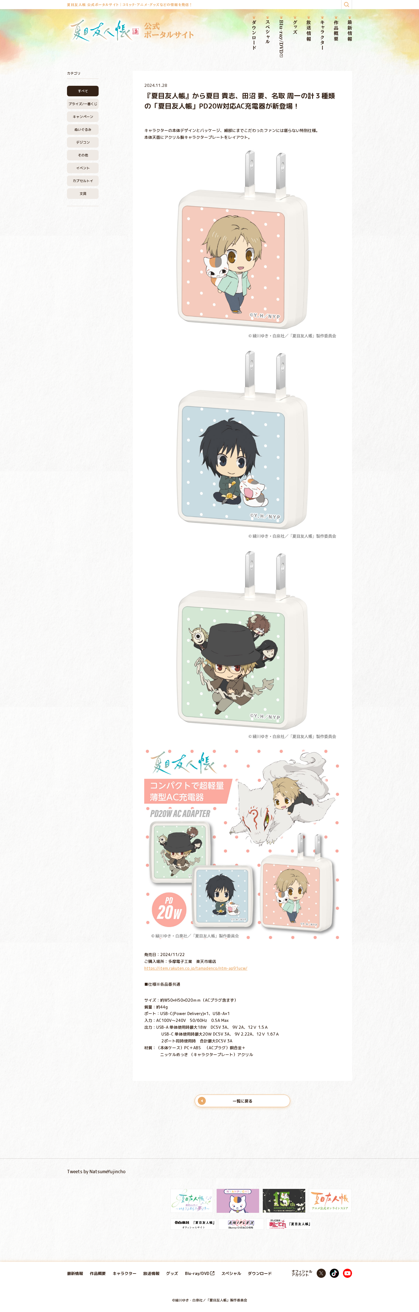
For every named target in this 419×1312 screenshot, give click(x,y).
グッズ (295, 27)
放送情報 (308, 31)
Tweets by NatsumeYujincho (96, 1171)
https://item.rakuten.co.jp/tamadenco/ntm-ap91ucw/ (195, 968)
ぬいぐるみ (82, 129)
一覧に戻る (243, 1101)
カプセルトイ (83, 180)
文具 (83, 193)
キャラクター (322, 35)
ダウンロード (254, 35)
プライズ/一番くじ (82, 103)
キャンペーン (83, 116)
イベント (83, 168)
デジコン (83, 142)
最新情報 (349, 31)
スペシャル (267, 32)
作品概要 (336, 31)
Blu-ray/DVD (281, 37)
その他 (83, 155)
